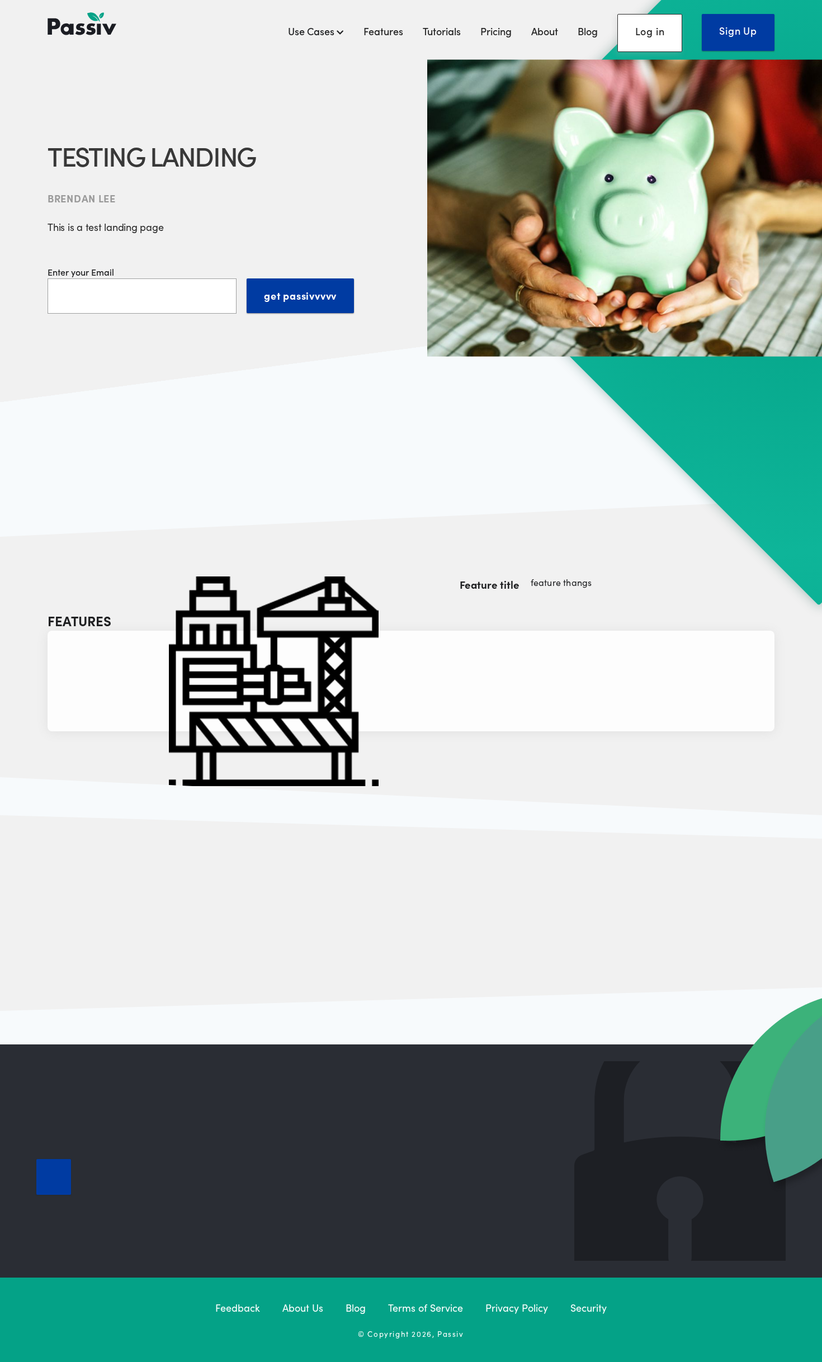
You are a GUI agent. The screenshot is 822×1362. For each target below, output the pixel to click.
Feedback (237, 1307)
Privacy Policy (516, 1307)
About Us (302, 1307)
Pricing (496, 31)
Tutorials (442, 31)
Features (383, 31)
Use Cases (312, 31)
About (544, 31)
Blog (588, 31)
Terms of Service (425, 1307)
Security (588, 1307)
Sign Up (738, 30)
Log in (650, 31)
